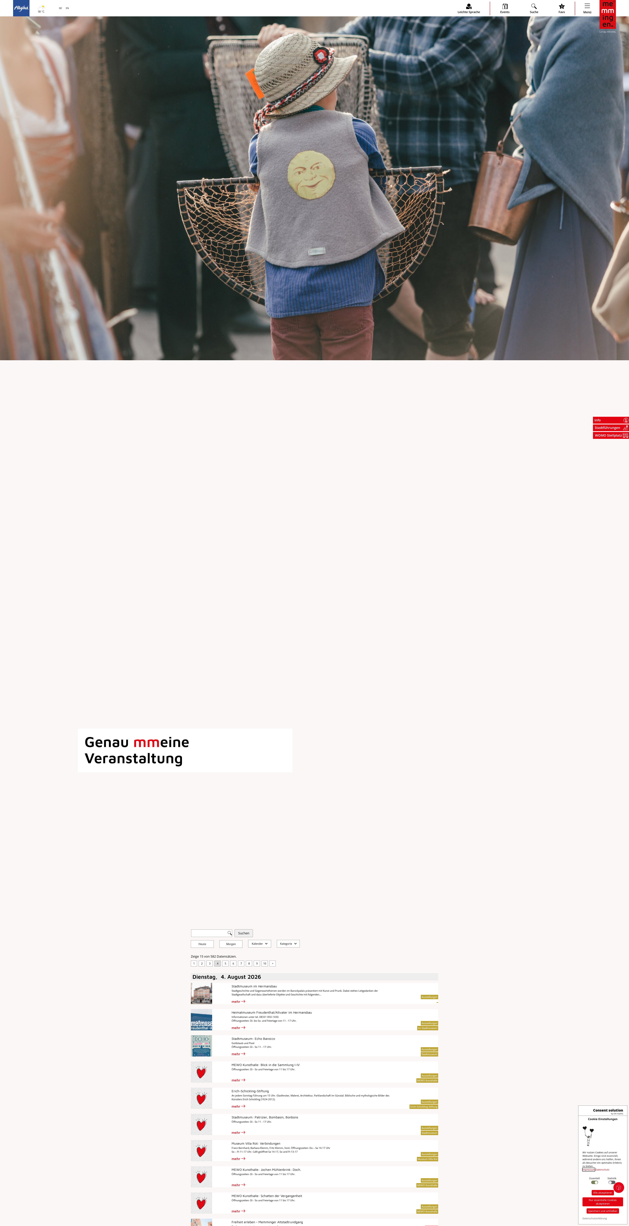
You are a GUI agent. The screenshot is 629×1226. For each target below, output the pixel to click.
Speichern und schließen (602, 1211)
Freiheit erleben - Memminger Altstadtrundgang (267, 1222)
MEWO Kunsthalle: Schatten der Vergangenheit (267, 1196)
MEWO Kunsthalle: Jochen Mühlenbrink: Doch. (266, 1169)
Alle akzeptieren (602, 1192)
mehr (236, 1001)
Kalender (258, 943)
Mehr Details (43, 43)
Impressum (588, 1169)
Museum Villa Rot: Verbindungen (256, 1143)
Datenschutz (602, 1169)
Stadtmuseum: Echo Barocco (253, 1038)
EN (67, 8)
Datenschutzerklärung (594, 1218)
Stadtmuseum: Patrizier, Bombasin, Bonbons (265, 1117)
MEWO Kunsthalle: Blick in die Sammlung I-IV (266, 1065)
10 (264, 963)
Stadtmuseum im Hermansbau (254, 986)
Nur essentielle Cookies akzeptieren (603, 1201)
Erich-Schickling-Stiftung (250, 1091)
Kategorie (286, 943)
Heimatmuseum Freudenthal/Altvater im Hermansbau (272, 1012)
